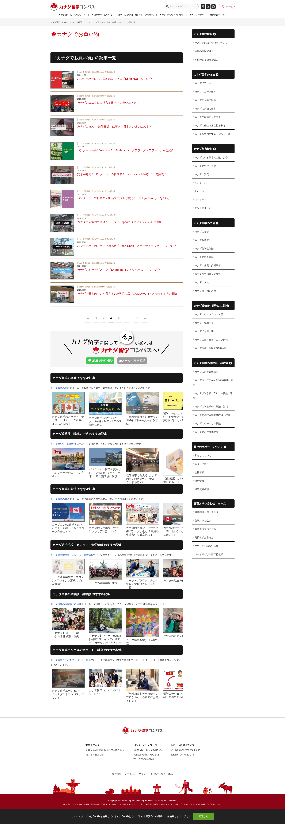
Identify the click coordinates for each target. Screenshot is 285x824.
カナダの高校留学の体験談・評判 (212, 415)
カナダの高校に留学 (205, 108)
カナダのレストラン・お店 (209, 314)
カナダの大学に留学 (205, 100)
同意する (203, 816)
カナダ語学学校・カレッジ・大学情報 (136, 14)
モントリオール (203, 208)
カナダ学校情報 (203, 34)
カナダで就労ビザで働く (208, 117)
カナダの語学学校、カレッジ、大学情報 (71, 555)
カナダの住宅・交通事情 (208, 265)
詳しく (187, 816)
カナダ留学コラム (218, 14)
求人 (170, 774)
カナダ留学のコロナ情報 (208, 274)
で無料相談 (102, 360)
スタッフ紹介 (202, 464)
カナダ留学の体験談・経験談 (65, 604)
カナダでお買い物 (204, 331)
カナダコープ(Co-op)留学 (171, 14)
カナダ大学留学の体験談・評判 (211, 406)
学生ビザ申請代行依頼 (206, 546)
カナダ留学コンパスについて (72, 14)
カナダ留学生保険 (204, 248)
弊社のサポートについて (208, 446)
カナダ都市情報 (203, 148)
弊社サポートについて (102, 14)
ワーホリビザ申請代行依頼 (209, 554)
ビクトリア (200, 200)
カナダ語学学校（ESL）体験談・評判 (212, 395)
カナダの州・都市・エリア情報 (211, 339)
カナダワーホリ (196, 14)
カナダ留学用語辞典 (205, 291)
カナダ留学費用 (203, 240)
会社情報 (199, 472)
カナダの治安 (202, 174)
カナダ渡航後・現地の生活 (64, 444)
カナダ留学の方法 (59, 499)
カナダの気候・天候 (205, 166)
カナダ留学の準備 (59, 388)
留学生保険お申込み (205, 529)
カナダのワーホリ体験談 (208, 423)
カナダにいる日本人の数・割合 (211, 157)
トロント (199, 191)
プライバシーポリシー (136, 774)
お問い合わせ (226, 6)
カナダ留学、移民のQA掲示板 (211, 348)
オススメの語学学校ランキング (211, 43)
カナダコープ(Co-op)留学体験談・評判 (213, 382)
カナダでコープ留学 (205, 91)
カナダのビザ (202, 231)
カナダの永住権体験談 (206, 432)
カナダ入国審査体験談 (206, 371)
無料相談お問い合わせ (206, 512)
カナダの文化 (202, 282)
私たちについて (203, 455)
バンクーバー (202, 183)
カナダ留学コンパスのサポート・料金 (70, 660)
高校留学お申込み (204, 537)
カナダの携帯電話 (204, 257)
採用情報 (199, 481)
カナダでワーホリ (204, 83)
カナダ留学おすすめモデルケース (212, 134)
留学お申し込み (203, 520)
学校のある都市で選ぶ (206, 59)
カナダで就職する (204, 323)
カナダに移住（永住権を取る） (211, 125)
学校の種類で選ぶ (204, 51)
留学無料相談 (202, 489)
